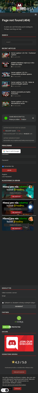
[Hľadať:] (19, 42)
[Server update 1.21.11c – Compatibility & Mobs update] (6, 76)
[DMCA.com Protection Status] (11, 328)
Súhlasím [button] (17, 388)
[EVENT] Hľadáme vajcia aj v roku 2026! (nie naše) (22, 63)
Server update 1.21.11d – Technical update (23, 54)
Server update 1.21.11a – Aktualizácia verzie (19, 102)
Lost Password (6, 176)
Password (5, 160)
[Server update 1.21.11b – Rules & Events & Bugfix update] (6, 86)
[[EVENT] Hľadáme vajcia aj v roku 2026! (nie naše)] (6, 66)
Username (5, 154)
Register (4, 174)
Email (3, 296)
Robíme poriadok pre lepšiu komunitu (20, 93)
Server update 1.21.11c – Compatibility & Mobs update (21, 73)
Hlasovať (16, 196)
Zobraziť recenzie (19, 372)
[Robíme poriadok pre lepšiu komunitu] (6, 96)
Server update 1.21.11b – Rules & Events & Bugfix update (22, 83)
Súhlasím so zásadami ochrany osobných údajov (19, 303)
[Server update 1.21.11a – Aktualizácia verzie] (6, 105)
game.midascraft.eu (17, 117)
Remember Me (9, 166)
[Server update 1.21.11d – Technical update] (6, 57)
